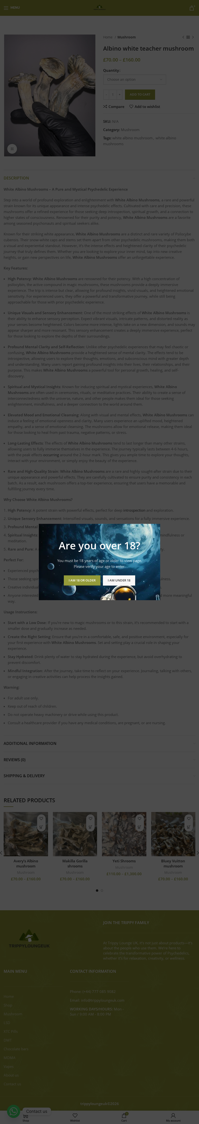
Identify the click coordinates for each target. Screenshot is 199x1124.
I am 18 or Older (82, 580)
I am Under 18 (119, 580)
